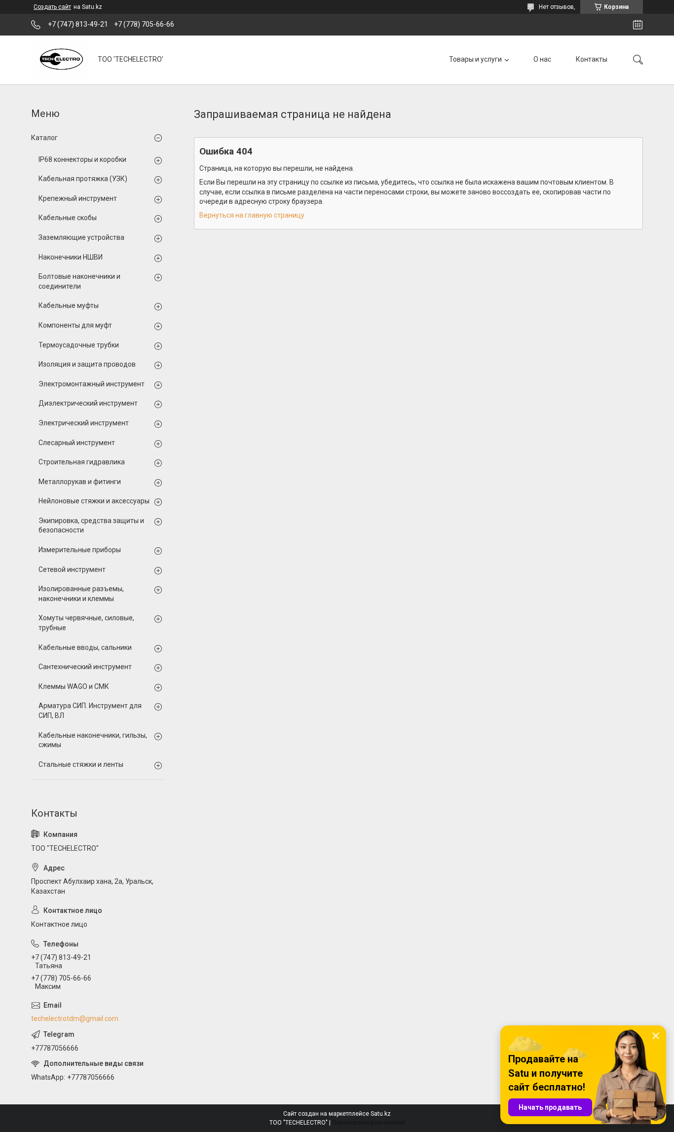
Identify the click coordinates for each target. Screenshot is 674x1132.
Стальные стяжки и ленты (80, 764)
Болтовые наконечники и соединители (79, 281)
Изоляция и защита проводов (87, 364)
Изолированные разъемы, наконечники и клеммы (81, 594)
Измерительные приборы (79, 550)
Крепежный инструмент (77, 198)
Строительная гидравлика (81, 462)
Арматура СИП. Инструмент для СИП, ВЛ (90, 710)
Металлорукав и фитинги (79, 482)
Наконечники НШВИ (70, 257)
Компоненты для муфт (75, 325)
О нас (542, 59)
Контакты (591, 59)
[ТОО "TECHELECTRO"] (60, 59)
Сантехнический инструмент (85, 667)
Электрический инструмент (83, 423)
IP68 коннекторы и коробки (82, 159)
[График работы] (637, 25)
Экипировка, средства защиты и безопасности (91, 525)
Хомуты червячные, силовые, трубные (86, 623)
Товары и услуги (475, 59)
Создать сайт (52, 6)
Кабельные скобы (67, 218)
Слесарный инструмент (76, 443)
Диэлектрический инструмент (88, 403)
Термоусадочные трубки (78, 345)
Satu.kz (381, 1113)
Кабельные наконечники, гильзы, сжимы (92, 740)
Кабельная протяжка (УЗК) (82, 179)
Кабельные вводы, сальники (85, 647)
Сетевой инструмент (72, 569)
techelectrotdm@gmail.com (74, 1018)
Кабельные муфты (68, 305)
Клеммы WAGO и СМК (73, 686)
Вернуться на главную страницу (251, 215)
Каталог (44, 138)
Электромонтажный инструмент (91, 384)
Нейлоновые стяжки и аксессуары (94, 501)
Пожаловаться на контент (368, 1122)
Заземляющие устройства (81, 237)
